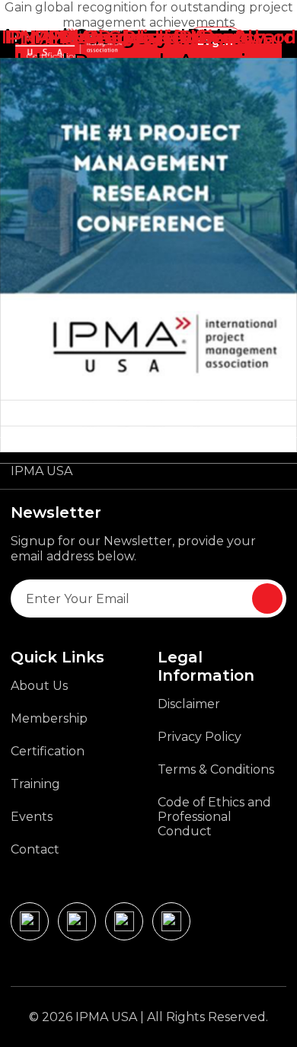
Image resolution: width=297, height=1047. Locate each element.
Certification (48, 751)
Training (35, 784)
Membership (49, 718)
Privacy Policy (199, 736)
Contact (35, 849)
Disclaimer (189, 704)
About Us (39, 685)
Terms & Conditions (216, 769)
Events (32, 816)
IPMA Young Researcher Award (149, 37)
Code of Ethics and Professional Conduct (214, 816)
